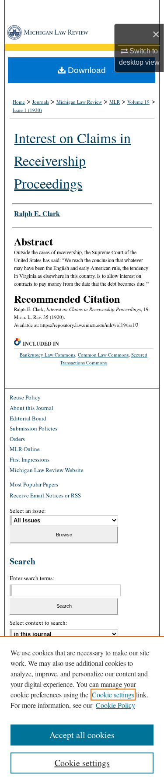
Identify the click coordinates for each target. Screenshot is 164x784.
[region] (82, 710)
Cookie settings (113, 694)
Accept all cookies (82, 735)
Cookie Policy (115, 705)
